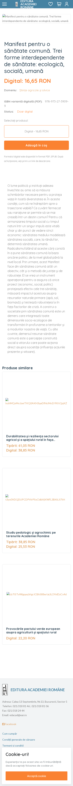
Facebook (10, 724)
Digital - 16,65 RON (36, 131)
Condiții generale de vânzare (18, 739)
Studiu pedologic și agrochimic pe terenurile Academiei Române (31, 534)
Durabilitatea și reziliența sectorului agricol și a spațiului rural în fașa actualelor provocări (32, 438)
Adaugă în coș (36, 145)
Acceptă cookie (36, 776)
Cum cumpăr (9, 733)
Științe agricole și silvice (34, 90)
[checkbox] (36, 131)
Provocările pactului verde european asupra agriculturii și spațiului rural (33, 630)
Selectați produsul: (16, 120)
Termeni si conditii (13, 745)
